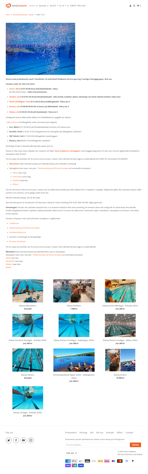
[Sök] (134, 6)
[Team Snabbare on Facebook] (16, 440)
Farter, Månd (15, 89)
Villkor (120, 432)
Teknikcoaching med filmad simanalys (24, 228)
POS (119, 454)
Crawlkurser (14, 223)
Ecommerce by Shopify (133, 454)
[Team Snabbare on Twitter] (9, 440)
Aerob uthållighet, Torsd (20, 101)
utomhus (14, 122)
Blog (53, 5)
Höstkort (16, 180)
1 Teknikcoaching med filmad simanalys (52, 168)
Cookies (129, 432)
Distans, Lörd (15, 106)
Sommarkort (18, 176)
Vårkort (16, 173)
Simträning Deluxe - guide (23, 14)
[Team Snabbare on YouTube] (24, 440)
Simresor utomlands (17, 241)
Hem (8, 14)
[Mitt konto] (130, 6)
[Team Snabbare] (16, 5)
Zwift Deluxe (78, 5)
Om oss (99, 432)
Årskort (15, 184)
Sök (91, 432)
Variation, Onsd (15, 97)
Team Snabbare (130, 451)
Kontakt (110, 432)
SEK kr (70, 453)
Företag (83, 432)
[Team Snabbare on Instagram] (31, 440)
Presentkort (71, 432)
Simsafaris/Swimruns (17, 232)
